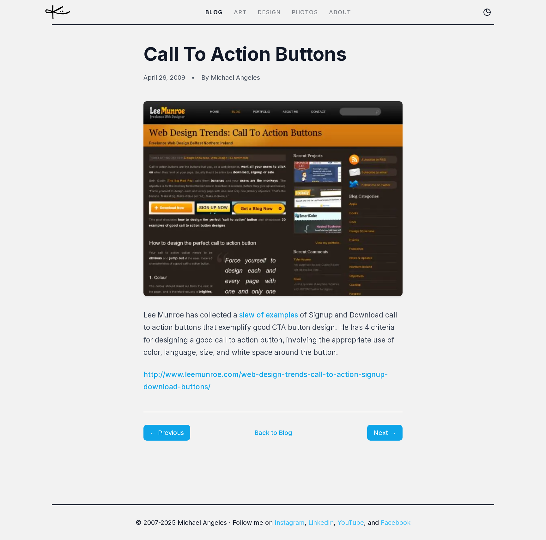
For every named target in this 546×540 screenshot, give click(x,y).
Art (240, 12)
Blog (214, 12)
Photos (305, 12)
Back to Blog (273, 432)
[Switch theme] (487, 12)
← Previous (167, 432)
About (340, 12)
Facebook (395, 522)
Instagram (290, 522)
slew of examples (268, 315)
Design (269, 12)
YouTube (350, 522)
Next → (384, 432)
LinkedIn (321, 522)
